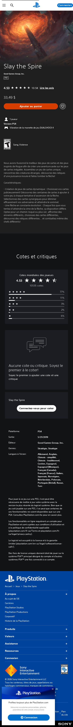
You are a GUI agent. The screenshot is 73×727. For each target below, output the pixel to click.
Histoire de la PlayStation (17, 620)
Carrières (9, 603)
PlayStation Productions (16, 611)
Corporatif (10, 616)
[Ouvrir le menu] (4, 5)
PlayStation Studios (14, 607)
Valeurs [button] (9, 636)
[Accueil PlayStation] (36, 5)
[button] (36, 408)
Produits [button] (10, 629)
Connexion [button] (11, 658)
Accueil (8, 586)
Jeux (18, 586)
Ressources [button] (12, 650)
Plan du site (64, 713)
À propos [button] (10, 594)
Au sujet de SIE (12, 598)
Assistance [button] (11, 643)
